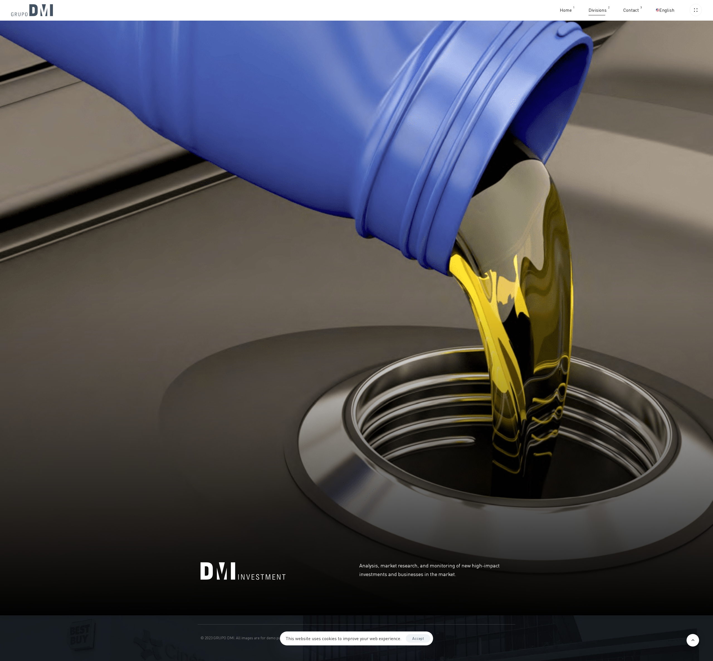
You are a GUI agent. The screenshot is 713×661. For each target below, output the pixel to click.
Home (567, 9)
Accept (418, 638)
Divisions (599, 9)
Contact (632, 9)
